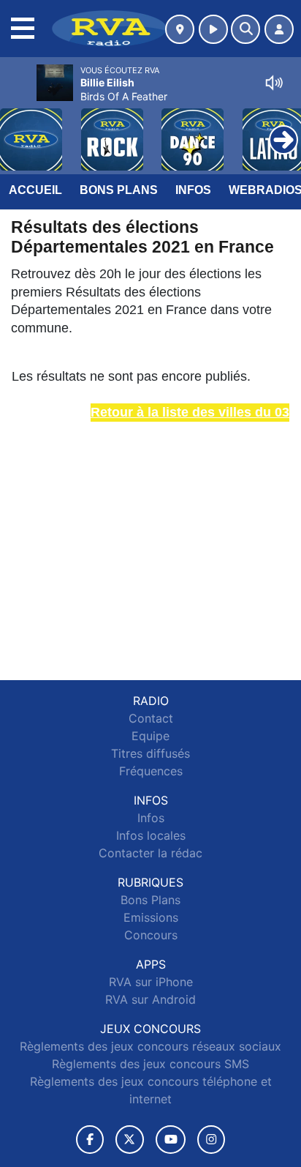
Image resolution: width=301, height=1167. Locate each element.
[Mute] (274, 83)
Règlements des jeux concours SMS (150, 1063)
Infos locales (151, 835)
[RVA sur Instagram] (211, 1139)
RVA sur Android (150, 999)
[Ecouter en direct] (213, 29)
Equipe (150, 735)
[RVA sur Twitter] (129, 1139)
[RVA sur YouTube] (171, 1139)
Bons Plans (119, 190)
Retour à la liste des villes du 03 (190, 412)
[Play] (19, 129)
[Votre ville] (179, 29)
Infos (193, 190)
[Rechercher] (245, 29)
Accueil (35, 190)
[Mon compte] (279, 29)
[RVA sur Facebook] (90, 1139)
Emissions (150, 917)
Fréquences (151, 771)
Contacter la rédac (150, 853)
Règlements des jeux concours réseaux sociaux (150, 1046)
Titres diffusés (150, 753)
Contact (151, 718)
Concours (151, 935)
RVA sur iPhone (151, 981)
